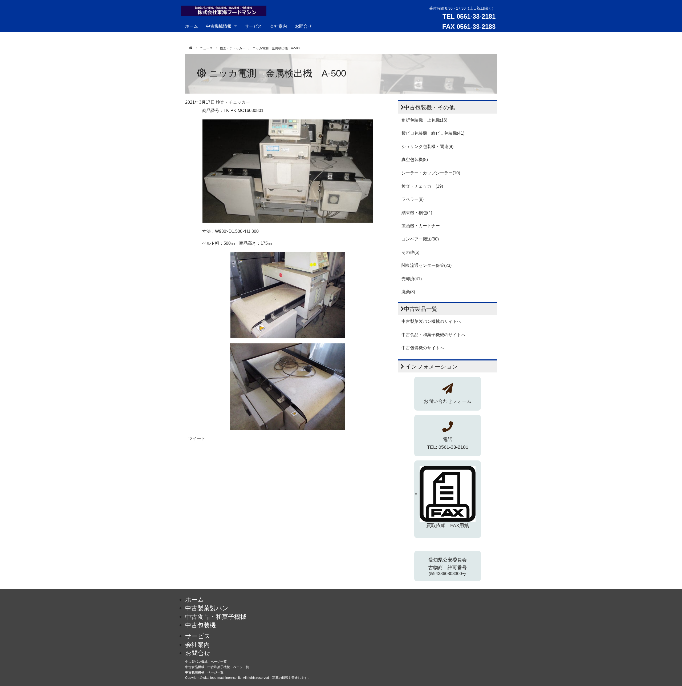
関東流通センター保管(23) (426, 265)
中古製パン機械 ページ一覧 (206, 662)
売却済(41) (411, 278)
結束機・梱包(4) (416, 212)
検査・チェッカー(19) (422, 186)
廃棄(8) (408, 292)
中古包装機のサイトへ (422, 348)
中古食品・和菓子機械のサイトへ (433, 334)
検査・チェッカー (232, 48)
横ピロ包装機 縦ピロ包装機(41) (432, 133)
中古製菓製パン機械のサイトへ (431, 321)
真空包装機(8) (414, 159)
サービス (253, 26)
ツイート (196, 438)
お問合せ (303, 26)
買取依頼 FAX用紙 (447, 525)
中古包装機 (200, 625)
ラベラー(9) (412, 199)
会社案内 (278, 26)
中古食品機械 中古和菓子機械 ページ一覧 (217, 667)
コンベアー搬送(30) (420, 239)
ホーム (191, 26)
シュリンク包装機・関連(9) (427, 146)
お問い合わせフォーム (448, 401)
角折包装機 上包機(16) (424, 120)
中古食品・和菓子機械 (215, 616)
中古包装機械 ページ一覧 (204, 672)
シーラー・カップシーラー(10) (430, 173)
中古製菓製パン (207, 608)
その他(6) (410, 252)
